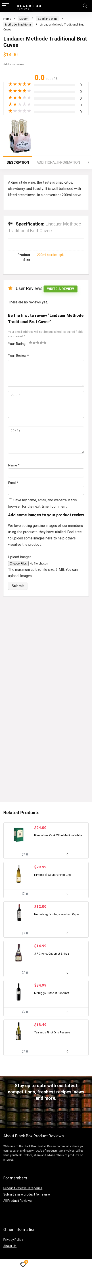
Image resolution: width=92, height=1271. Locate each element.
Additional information (58, 162)
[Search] (85, 6)
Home (7, 18)
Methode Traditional (18, 24)
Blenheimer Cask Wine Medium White (58, 835)
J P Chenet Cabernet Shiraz (51, 953)
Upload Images (19, 557)
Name (13, 465)
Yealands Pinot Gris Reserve (52, 1032)
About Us (10, 1246)
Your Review (18, 356)
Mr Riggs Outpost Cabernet (51, 993)
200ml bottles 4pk (50, 255)
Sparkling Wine (47, 18)
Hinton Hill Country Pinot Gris (52, 874)
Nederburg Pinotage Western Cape (56, 914)
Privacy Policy (13, 1239)
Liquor (23, 18)
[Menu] (5, 6)
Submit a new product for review (26, 1194)
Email (13, 483)
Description (18, 162)
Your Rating (16, 344)
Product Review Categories (22, 1188)
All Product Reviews (17, 1200)
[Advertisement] (46, 648)
